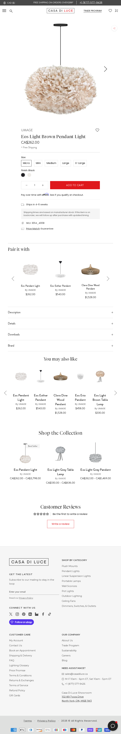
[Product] (25, 453)
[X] (10, 614)
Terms (27, 720)
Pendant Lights (70, 571)
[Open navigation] (4, 11)
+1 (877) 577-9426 (91, 2)
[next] (105, 68)
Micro (26, 163)
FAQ (11, 660)
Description (14, 312)
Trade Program (70, 645)
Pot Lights (68, 591)
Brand (11, 346)
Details (11, 323)
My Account (16, 640)
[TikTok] (49, 614)
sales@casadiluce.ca (76, 674)
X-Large (80, 163)
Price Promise (17, 670)
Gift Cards (14, 695)
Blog (64, 660)
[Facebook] (43, 614)
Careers (66, 655)
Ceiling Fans (68, 601)
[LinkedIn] (30, 614)
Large (65, 163)
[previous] (15, 68)
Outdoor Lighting (72, 596)
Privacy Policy (26, 598)
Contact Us (15, 645)
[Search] (28, 11)
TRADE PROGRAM (93, 10)
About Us (67, 640)
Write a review (60, 524)
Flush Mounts (70, 566)
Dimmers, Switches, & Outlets (79, 606)
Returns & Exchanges (21, 680)
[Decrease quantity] (26, 185)
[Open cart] (117, 10)
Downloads (14, 334)
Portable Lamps (71, 581)
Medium (51, 163)
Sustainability (69, 650)
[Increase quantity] (42, 185)
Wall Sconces (69, 586)
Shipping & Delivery (20, 655)
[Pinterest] (23, 614)
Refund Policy (17, 690)
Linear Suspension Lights (76, 576)
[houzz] (36, 614)
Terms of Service (18, 685)
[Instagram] (17, 614)
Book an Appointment (22, 650)
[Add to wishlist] (97, 130)
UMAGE (27, 130)
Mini (38, 163)
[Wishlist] (110, 11)
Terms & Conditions (20, 675)
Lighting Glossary (19, 665)
